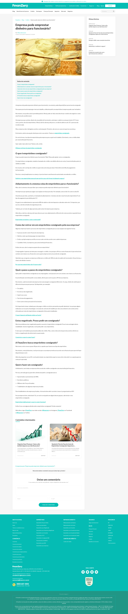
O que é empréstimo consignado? (25, 84)
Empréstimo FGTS (40, 535)
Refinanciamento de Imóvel (69, 525)
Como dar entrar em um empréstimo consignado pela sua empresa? (34, 89)
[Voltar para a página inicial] (20, 5)
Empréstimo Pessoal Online (42, 522)
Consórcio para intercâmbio (19, 556)
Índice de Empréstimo (17, 533)
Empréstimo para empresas (42, 545)
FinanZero (17, 20)
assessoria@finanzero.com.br (21, 580)
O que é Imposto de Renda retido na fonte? (28, 315)
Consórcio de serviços (17, 549)
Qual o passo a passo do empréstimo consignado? (29, 91)
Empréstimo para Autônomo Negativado (45, 530)
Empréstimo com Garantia (42, 533)
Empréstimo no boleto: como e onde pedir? (28, 219)
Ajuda (14, 525)
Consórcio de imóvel (17, 544)
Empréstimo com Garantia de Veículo (71, 533)
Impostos (57, 11)
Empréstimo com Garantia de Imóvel (71, 530)
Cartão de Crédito (67, 541)
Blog (14, 11)
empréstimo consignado (62, 133)
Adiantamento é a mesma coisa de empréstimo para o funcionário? (34, 86)
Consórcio (15, 541)
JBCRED (110, 527)
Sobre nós (15, 522)
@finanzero (45, 410)
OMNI (109, 530)
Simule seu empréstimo (41, 525)
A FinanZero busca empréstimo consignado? (28, 95)
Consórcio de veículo (17, 546)
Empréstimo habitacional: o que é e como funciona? (30, 402)
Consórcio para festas (17, 559)
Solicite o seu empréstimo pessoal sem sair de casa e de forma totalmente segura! (39, 178)
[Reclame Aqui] (89, 581)
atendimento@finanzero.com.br (22, 575)
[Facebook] (83, 572)
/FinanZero (60, 410)
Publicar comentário (48, 504)
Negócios (70, 11)
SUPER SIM (110, 535)
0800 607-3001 (23, 584)
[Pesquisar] (113, 11)
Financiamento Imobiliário (42, 540)
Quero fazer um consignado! (24, 98)
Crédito (32, 11)
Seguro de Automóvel (93, 522)
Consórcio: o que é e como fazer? (25, 337)
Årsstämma (15, 535)
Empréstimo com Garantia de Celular (71, 535)
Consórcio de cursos (17, 554)
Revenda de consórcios (18, 562)
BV (108, 522)
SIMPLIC (110, 538)
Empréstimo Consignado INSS (42, 538)
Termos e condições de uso (18, 527)
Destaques (39, 11)
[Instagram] (92, 572)
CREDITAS (110, 525)
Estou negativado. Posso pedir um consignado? (29, 93)
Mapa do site (15, 530)
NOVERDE (110, 533)
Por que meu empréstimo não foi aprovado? (28, 264)
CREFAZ (110, 540)
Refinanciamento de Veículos (69, 522)
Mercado (63, 11)
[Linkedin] (87, 572)
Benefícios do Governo (23, 11)
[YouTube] (96, 572)
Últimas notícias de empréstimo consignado (28, 148)
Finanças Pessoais (48, 11)
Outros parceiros (111, 543)
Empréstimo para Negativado (42, 527)
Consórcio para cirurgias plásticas (20, 551)
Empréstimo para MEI (41, 543)
